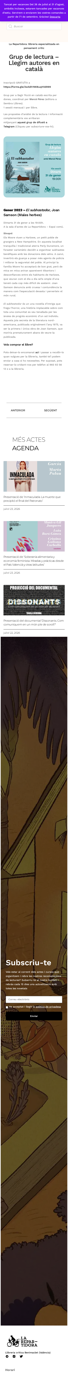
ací (37, 352)
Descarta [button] (55, 16)
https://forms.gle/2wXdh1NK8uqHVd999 (27, 86)
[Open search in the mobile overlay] (34, 26)
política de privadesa (48, 1006)
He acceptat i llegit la (35, 1006)
